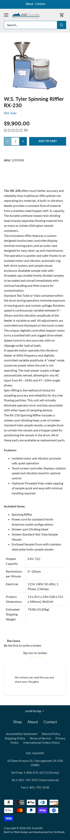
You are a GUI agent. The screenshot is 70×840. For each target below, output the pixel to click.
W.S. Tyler (10, 113)
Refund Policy (51, 734)
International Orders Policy (41, 742)
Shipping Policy (15, 738)
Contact (40, 3)
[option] (35, 65)
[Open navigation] (6, 15)
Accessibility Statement (21, 734)
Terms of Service (40, 738)
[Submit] (61, 25)
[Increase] (23, 141)
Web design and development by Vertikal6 (39, 832)
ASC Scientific (34, 828)
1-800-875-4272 (34, 772)
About (29, 3)
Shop (17, 721)
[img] (13, 130)
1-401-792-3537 (27, 780)
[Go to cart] (62, 15)
